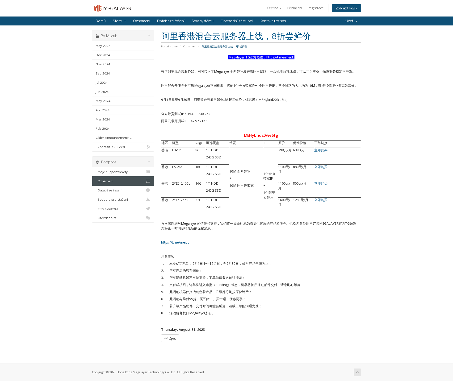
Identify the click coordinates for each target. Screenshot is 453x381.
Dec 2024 (103, 55)
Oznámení (141, 21)
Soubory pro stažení (112, 199)
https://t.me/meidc (175, 242)
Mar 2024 (103, 119)
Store (118, 21)
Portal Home (169, 46)
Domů (101, 21)
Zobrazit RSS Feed (110, 147)
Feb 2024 (103, 128)
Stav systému (203, 21)
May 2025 (103, 46)
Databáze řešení (171, 21)
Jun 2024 (102, 92)
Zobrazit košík (346, 8)
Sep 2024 (103, 73)
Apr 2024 (102, 110)
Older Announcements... (114, 138)
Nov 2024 (103, 64)
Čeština (273, 8)
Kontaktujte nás (273, 21)
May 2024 (103, 101)
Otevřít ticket (106, 218)
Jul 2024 (102, 82)
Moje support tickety (112, 172)
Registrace (316, 8)
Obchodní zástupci (237, 21)
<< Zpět (170, 338)
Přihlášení (294, 8)
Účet (350, 21)
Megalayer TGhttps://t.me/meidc (261, 57)
